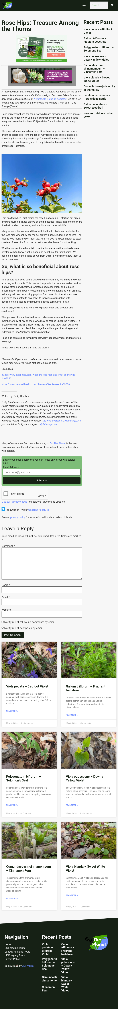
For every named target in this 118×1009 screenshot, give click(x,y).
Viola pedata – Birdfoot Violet (27, 686)
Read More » (12, 711)
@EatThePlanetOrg (38, 509)
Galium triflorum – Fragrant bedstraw (95, 40)
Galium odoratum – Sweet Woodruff (95, 106)
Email (6, 597)
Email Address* (11, 467)
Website (6, 609)
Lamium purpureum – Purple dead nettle (97, 97)
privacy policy (17, 517)
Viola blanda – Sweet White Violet (97, 79)
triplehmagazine (48, 424)
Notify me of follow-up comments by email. (29, 622)
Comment (8, 546)
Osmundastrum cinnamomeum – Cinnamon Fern (94, 68)
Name (6, 585)
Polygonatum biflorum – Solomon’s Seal (99, 49)
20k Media (28, 965)
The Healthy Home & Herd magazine (61, 420)
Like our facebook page (14, 501)
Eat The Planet (57, 443)
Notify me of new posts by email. (23, 628)
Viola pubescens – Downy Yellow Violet (96, 58)
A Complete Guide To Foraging (50, 99)
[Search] (112, 5)
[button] (84, 4)
